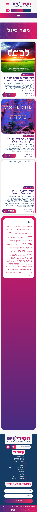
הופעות (21, 472)
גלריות (22, 474)
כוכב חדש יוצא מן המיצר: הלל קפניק (22, 192)
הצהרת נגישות (20, 506)
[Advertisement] (18, 354)
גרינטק (22, 248)
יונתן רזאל (8, 255)
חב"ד (16, 252)
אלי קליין (26, 244)
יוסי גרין (28, 258)
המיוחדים (21, 470)
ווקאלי (22, 251)
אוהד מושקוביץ (17, 233)
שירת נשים (20, 457)
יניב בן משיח (20, 258)
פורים (16, 270)
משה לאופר (16, 267)
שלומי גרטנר (13, 272)
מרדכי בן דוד (27, 267)
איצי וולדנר (14, 238)
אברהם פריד (19, 226)
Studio (11, 510)
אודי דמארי (25, 233)
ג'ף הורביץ (9, 245)
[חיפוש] (17, 11)
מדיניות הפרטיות (30, 506)
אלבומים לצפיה (18, 476)
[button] (7, 4)
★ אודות (12, 506)
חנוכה (24, 255)
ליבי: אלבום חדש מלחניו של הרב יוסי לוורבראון (19, 79)
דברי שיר (16, 248)
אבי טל (29, 227)
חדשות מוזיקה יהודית (16, 468)
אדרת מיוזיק (25, 230)
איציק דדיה (25, 241)
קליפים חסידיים (18, 461)
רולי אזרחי (21, 272)
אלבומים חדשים (27, 75)
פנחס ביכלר (28, 272)
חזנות (22, 466)
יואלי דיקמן (17, 255)
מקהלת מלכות (14, 264)
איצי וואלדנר (22, 238)
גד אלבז (29, 248)
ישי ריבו (13, 261)
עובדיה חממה (22, 270)
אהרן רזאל (15, 229)
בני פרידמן (16, 245)
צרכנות (21, 463)
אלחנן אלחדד (15, 241)
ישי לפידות (21, 261)
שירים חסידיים (28, 136)
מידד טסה (23, 264)
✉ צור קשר (5, 506)
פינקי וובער (11, 270)
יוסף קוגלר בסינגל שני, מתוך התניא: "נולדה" (20, 140)
